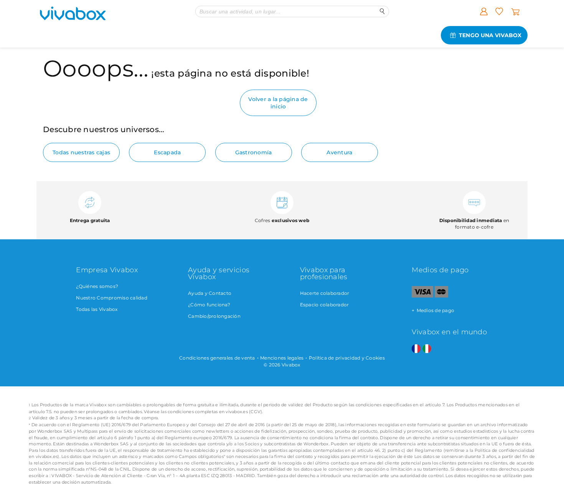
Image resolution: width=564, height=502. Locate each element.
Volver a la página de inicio (278, 103)
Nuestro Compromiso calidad (111, 298)
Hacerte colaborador (325, 293)
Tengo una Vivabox (490, 35)
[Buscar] (382, 11)
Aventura (339, 152)
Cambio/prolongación (214, 316)
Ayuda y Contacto (209, 293)
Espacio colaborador (324, 304)
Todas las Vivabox (96, 309)
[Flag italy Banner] (426, 349)
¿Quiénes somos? (97, 286)
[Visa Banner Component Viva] (422, 296)
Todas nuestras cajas (81, 152)
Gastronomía (253, 152)
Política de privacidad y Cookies (347, 358)
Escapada (167, 152)
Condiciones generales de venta (217, 358)
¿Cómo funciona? (209, 304)
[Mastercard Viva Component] (441, 296)
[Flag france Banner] (416, 349)
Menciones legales (281, 358)
